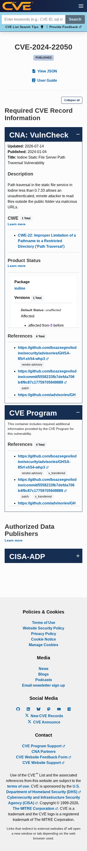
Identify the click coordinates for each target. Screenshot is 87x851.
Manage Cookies (43, 645)
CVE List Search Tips (22, 27)
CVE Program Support (42, 746)
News (43, 669)
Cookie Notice (43, 639)
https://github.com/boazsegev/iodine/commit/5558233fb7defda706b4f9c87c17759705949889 (47, 376)
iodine (19, 288)
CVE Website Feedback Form (42, 757)
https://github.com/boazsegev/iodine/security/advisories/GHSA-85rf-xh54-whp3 (47, 353)
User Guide (46, 80)
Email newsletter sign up (43, 685)
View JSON (47, 71)
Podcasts (43, 680)
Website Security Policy (43, 628)
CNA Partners (44, 752)
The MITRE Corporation (34, 808)
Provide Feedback (64, 27)
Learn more (17, 224)
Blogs (43, 674)
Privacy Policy (43, 634)
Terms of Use (43, 623)
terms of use (18, 786)
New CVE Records (46, 716)
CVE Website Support (42, 763)
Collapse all (72, 100)
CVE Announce (46, 722)
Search (75, 19)
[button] (81, 6)
